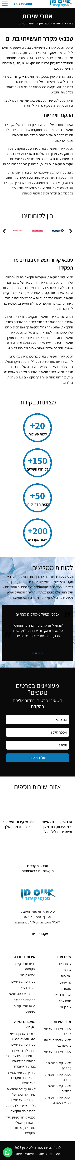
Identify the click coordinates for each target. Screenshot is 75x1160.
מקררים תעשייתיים (23, 981)
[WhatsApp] (7, 1152)
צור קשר (65, 1007)
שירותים (66, 976)
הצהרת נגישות (61, 994)
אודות (67, 970)
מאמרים (66, 988)
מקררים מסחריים (24, 1000)
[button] (70, 231)
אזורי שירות (59, 23)
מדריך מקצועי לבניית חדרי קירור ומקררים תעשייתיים (22, 1077)
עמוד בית (65, 963)
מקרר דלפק (28, 987)
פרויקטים (65, 982)
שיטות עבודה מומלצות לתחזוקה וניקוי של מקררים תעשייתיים (21, 1094)
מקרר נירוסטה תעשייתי (21, 994)
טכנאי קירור (28, 975)
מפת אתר (64, 1001)
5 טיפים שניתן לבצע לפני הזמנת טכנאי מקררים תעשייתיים (23, 1039)
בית (71, 23)
